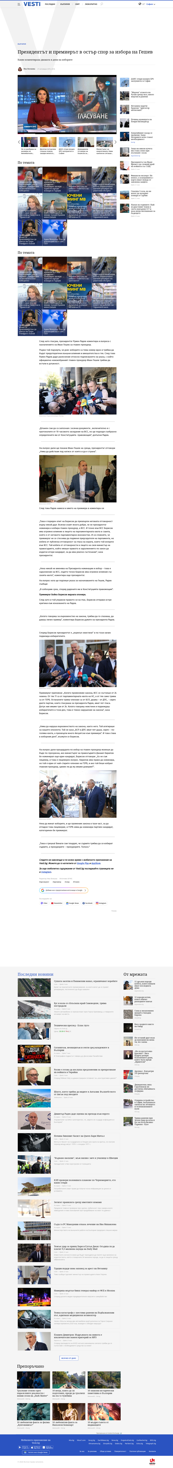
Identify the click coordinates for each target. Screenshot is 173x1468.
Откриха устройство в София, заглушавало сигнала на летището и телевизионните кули (145, 1104)
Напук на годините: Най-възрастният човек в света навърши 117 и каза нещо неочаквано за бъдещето (143, 208)
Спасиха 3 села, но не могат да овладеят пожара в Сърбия (141, 193)
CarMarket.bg (142, 1440)
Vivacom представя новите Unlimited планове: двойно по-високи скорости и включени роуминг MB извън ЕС (78, 211)
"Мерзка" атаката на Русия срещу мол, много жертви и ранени (142, 94)
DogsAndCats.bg (127, 1440)
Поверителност (120, 1451)
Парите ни (57, 1340)
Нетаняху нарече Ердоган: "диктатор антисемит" (140, 108)
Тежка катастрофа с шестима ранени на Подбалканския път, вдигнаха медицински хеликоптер (84, 1314)
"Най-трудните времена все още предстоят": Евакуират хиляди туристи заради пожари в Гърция (53, 185)
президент (44, 882)
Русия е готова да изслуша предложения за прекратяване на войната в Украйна (85, 1071)
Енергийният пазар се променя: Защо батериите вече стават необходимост (142, 136)
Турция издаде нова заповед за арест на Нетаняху (80, 1268)
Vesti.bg (32, 4)
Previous (19, 147)
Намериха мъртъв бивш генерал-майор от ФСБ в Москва (84, 1290)
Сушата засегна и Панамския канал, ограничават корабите (85, 981)
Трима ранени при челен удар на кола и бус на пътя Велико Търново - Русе (145, 1121)
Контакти (152, 1451)
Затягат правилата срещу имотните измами (78, 1202)
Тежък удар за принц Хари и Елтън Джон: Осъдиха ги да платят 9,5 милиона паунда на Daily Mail (84, 1247)
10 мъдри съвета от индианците (98, 1423)
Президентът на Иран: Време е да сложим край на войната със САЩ (142, 164)
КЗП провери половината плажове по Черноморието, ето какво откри (85, 1181)
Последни (50, 4)
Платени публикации (137, 1451)
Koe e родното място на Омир (144, 1025)
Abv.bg (71, 1440)
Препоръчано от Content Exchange (107, 1433)
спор (68, 882)
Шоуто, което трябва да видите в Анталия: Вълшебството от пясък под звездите (85, 1093)
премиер (57, 882)
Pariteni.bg (129, 1443)
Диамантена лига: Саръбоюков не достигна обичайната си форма (145, 1087)
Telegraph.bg (151, 1443)
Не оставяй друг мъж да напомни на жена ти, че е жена (145, 1039)
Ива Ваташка (29, 69)
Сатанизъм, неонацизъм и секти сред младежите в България (81, 1048)
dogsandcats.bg (135, 156)
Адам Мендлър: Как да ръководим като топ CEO (54, 241)
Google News (74, 903)
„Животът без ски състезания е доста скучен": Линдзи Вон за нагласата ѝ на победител (29, 186)
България (65, 4)
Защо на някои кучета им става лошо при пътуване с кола (141, 150)
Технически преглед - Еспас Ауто (71, 1025)
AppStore (95, 863)
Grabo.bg (118, 1443)
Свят (77, 4)
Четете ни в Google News (38, 1452)
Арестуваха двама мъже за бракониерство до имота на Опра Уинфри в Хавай (27, 239)
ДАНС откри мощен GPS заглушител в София (142, 80)
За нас (82, 1451)
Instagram (46, 872)
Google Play (83, 863)
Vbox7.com (81, 1440)
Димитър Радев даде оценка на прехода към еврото (81, 1113)
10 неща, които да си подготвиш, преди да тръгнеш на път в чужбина (68, 1393)
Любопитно (91, 4)
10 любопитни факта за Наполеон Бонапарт (64, 1423)
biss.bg (133, 142)
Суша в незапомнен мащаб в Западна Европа (144, 1012)
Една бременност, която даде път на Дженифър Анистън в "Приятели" (29, 213)
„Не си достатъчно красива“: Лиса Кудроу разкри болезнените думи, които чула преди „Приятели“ (144, 1056)
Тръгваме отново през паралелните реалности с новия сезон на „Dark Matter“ (32, 1393)
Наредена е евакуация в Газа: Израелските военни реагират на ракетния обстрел (104, 187)
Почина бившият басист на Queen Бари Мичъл (79, 1135)
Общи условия (105, 1451)
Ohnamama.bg (94, 1443)
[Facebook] (155, 1454)
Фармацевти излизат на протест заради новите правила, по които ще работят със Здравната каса (103, 212)
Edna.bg (139, 1443)
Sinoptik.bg (107, 1443)
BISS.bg (153, 1440)
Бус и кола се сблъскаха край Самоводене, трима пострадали (80, 1004)
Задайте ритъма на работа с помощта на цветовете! (79, 188)
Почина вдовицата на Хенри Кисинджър (141, 120)
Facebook (88, 903)
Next (115, 147)
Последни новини (35, 974)
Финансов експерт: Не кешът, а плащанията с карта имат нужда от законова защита (142, 178)
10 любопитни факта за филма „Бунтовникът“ (33, 1423)
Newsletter (58, 903)
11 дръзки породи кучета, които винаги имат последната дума (145, 984)
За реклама (92, 1451)
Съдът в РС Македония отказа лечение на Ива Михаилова (85, 1224)
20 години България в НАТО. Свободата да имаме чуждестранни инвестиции (54, 213)
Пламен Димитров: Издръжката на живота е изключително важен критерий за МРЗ (78, 1336)
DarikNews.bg (103, 1440)
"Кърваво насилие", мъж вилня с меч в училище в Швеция (86, 1158)
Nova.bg (115, 1440)
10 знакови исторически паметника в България (101, 1391)
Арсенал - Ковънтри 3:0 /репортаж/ (144, 1072)
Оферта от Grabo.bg (60, 1028)
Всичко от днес (68, 1358)
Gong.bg (91, 1440)
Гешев (76, 882)
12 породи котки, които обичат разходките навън (143, 999)
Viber (45, 903)
